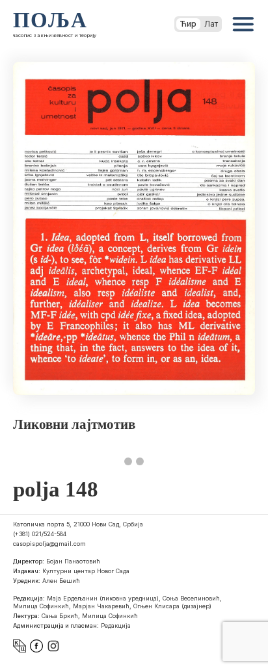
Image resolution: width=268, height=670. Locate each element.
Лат (211, 24)
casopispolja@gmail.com (49, 543)
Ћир (188, 24)
